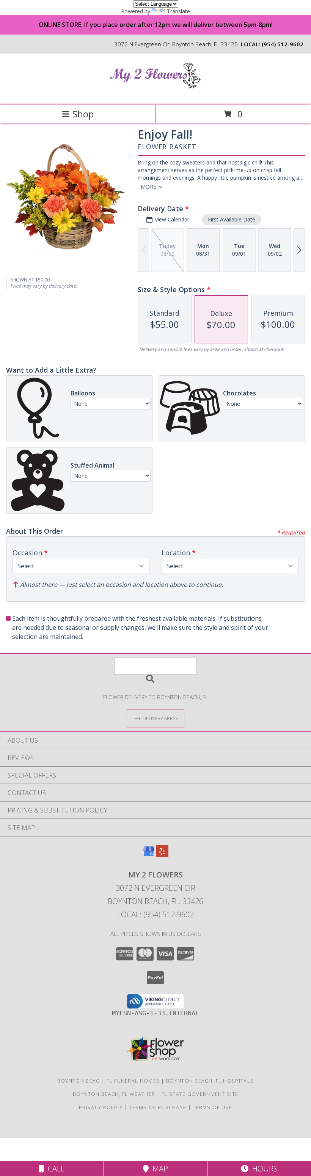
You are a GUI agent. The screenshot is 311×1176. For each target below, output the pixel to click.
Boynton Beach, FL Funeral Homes (108, 1080)
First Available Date (231, 219)
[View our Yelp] (162, 854)
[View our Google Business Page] (149, 854)
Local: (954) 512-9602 (155, 914)
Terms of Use (212, 1107)
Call (54, 1168)
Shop (83, 113)
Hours (263, 1168)
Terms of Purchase (157, 1107)
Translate (178, 11)
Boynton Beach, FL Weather (114, 1094)
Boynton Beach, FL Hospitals (210, 1080)
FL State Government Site (200, 1094)
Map (158, 1168)
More (148, 186)
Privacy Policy (101, 1107)
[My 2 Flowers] (155, 94)
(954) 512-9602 (282, 44)
